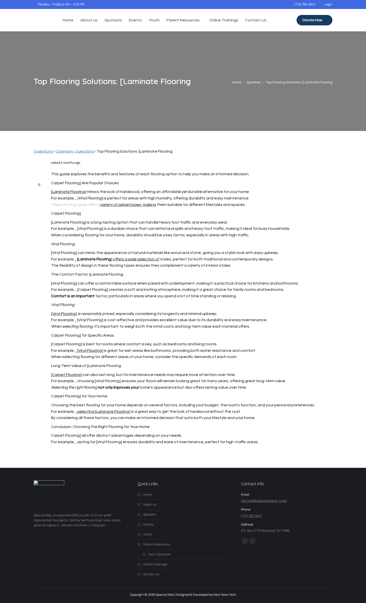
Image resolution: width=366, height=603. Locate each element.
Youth (147, 534)
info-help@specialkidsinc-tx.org (264, 501)
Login (328, 4)
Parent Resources (156, 544)
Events (148, 524)
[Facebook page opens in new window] (245, 541)
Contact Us (151, 574)
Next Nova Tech (224, 595)
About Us (149, 504)
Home (147, 494)
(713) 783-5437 (305, 4)
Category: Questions (75, 151)
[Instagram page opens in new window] (252, 541)
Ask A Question (159, 554)
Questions (43, 151)
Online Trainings (155, 564)
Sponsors (149, 514)
